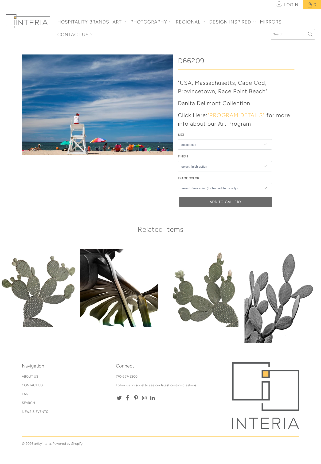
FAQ (25, 394)
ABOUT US (30, 377)
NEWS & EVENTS (35, 412)
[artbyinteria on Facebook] (127, 398)
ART (117, 22)
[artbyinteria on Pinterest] (136, 398)
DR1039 (280, 296)
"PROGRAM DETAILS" (236, 115)
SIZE (181, 134)
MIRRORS (271, 22)
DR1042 (39, 288)
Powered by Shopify (67, 444)
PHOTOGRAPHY (148, 22)
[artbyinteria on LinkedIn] (153, 398)
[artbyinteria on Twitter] (119, 398)
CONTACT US (73, 34)
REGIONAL (188, 22)
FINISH (183, 156)
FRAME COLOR (188, 178)
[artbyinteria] (28, 21)
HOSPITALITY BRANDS (83, 22)
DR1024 (119, 288)
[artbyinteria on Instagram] (144, 398)
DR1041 (199, 288)
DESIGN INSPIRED (230, 22)
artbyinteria (42, 444)
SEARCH (28, 403)
